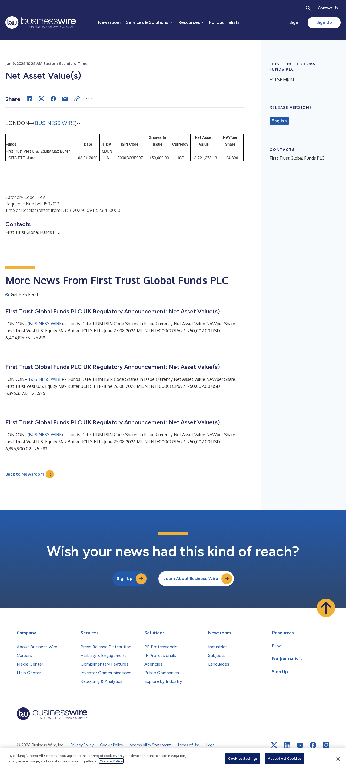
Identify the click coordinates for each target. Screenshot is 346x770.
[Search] (308, 8)
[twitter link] (274, 745)
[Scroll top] (326, 608)
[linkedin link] (287, 745)
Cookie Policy (111, 761)
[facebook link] (313, 745)
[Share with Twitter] (41, 98)
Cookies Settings (242, 758)
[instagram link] (326, 745)
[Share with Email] (65, 98)
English (279, 121)
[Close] (338, 758)
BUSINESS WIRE (55, 122)
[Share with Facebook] (53, 98)
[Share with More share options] (89, 98)
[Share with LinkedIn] (29, 98)
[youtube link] (300, 745)
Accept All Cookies (284, 758)
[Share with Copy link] (77, 98)
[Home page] (40, 22)
